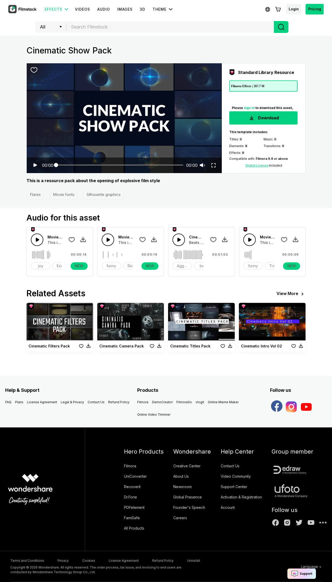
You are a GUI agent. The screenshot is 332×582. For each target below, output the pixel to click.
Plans (19, 402)
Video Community (236, 476)
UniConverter (135, 476)
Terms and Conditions (27, 561)
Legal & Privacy (72, 402)
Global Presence (187, 497)
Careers (180, 518)
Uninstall (193, 561)
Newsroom (182, 486)
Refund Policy (118, 402)
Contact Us (96, 402)
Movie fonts (63, 194)
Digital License (257, 165)
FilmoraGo (184, 402)
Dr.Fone (130, 497)
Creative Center (186, 466)
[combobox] (170, 27)
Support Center (234, 486)
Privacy (63, 561)
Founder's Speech (189, 507)
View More (287, 293)
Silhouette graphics (104, 194)
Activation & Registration (241, 497)
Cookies (88, 561)
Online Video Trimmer (153, 414)
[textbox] (170, 27)
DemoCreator (162, 402)
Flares (35, 194)
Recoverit (132, 486)
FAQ (8, 402)
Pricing (314, 9)
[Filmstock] (22, 9)
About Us (181, 476)
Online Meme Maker (223, 402)
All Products (134, 528)
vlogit (200, 402)
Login (294, 9)
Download (268, 117)
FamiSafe (132, 518)
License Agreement (42, 402)
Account (228, 507)
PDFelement (134, 507)
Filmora (142, 402)
